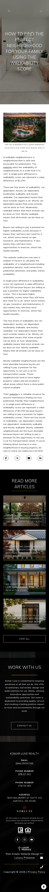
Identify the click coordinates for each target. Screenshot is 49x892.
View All (24, 639)
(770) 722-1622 (24, 785)
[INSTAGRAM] (24, 839)
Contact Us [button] (24, 725)
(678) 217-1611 (24, 774)
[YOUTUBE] (31, 839)
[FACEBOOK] (17, 839)
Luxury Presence (24, 857)
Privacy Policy (36, 871)
